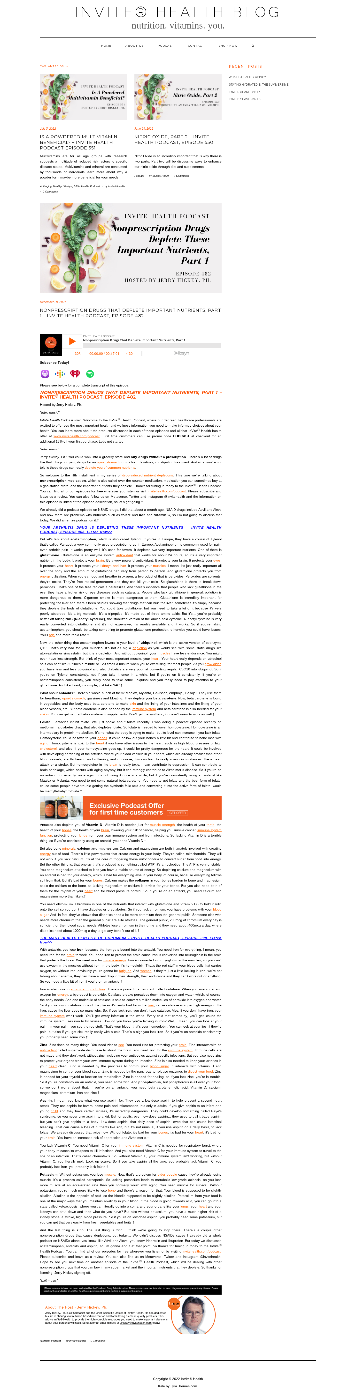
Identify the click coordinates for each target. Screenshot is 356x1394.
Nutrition (45, 1340)
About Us (134, 45)
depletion (140, 648)
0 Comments (50, 191)
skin (133, 703)
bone (112, 1190)
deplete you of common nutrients (110, 467)
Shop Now (228, 45)
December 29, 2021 (53, 302)
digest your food (200, 1071)
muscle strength (162, 825)
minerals (68, 848)
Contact (196, 45)
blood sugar (159, 1066)
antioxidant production (88, 989)
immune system (144, 709)
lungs (83, 835)
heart (69, 566)
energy (45, 576)
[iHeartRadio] (77, 374)
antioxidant (124, 555)
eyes (217, 560)
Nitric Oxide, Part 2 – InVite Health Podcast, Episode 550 (173, 139)
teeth (210, 825)
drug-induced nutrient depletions (147, 475)
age (52, 635)
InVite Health (81, 186)
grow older (213, 664)
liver (151, 1005)
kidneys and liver (113, 566)
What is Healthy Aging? (247, 77)
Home (106, 45)
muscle (109, 1174)
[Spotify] (92, 374)
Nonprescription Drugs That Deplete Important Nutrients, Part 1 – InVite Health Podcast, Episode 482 (130, 313)
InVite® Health (192, 1379)
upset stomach (108, 462)
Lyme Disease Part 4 (245, 92)
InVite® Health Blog (178, 12)
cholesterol (48, 748)
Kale (161, 1386)
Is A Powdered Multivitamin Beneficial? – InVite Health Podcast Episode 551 (78, 142)
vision (44, 714)
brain (100, 560)
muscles (159, 566)
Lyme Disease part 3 (245, 99)
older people (167, 1174)
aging (44, 743)
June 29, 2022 (143, 128)
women (146, 971)
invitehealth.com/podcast (167, 491)
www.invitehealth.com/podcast (77, 436)
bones (102, 738)
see (121, 1045)
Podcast (166, 45)
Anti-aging (46, 186)
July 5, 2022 (48, 128)
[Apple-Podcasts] (47, 374)
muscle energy (114, 960)
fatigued (125, 971)
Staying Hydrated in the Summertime (258, 84)
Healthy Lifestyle (62, 186)
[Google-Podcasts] (62, 374)
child (54, 1111)
